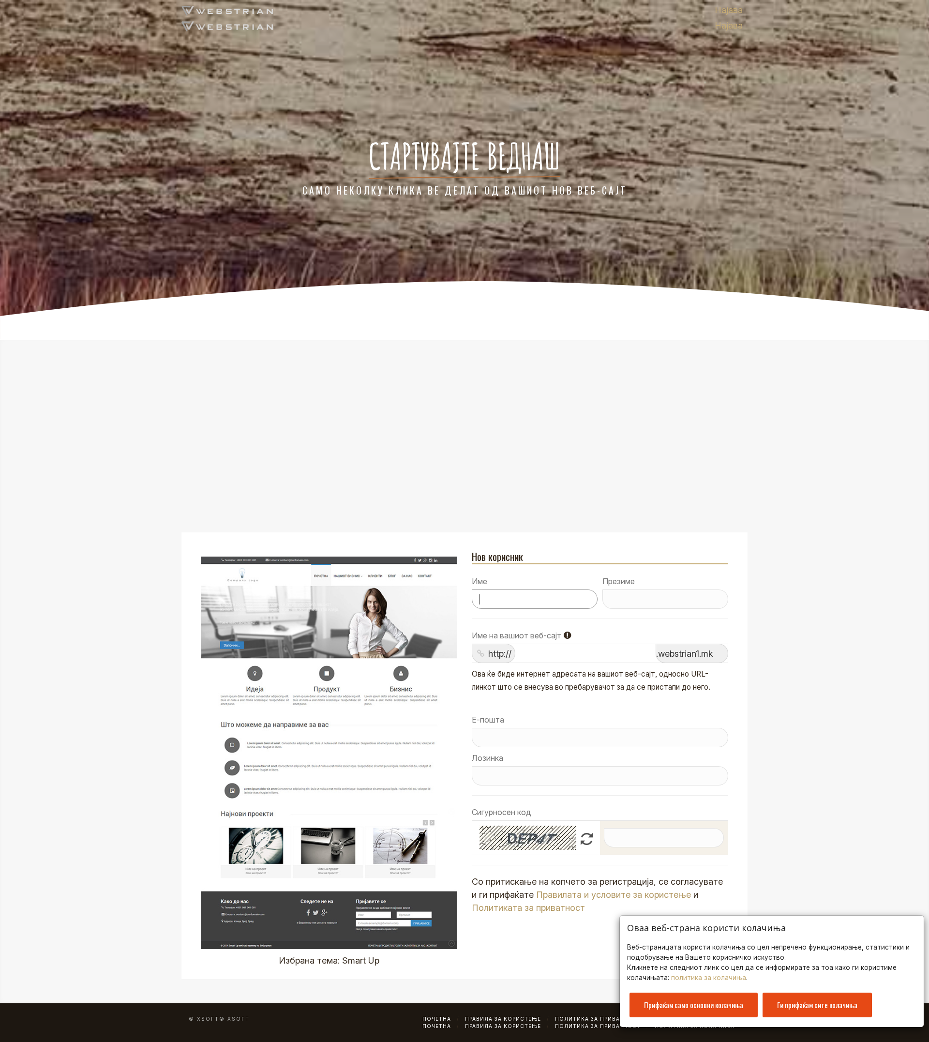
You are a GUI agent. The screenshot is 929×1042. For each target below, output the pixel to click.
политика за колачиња (708, 978)
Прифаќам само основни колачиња (693, 1004)
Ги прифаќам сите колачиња (817, 1004)
